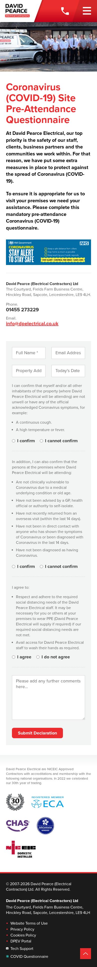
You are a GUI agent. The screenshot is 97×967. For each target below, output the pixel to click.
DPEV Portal (20, 941)
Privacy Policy (22, 929)
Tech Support (21, 949)
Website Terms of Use (29, 923)
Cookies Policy (23, 935)
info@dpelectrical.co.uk (32, 323)
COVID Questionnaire (29, 957)
